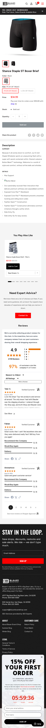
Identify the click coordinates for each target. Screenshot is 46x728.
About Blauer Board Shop (11, 624)
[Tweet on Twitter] (38, 135)
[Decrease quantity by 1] (13, 116)
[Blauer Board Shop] (10, 581)
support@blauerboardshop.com (14, 610)
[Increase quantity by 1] (25, 116)
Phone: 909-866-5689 (10, 598)
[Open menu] (42, 3)
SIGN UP (22, 722)
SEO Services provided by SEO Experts (17, 614)
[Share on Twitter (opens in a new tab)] (16, 459)
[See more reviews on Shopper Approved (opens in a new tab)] (19, 459)
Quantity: (5, 117)
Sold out (23, 125)
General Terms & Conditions (8, 644)
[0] (36, 3)
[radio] (33, 349)
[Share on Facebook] (29, 135)
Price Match (28, 628)
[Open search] (26, 4)
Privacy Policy (7, 652)
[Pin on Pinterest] (33, 135)
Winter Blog (6, 631)
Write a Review (23, 381)
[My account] (31, 3)
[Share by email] (42, 135)
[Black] (5, 81)
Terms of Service (8, 649)
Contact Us (23, 315)
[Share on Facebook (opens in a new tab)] (12, 459)
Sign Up (23, 561)
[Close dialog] (41, 657)
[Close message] (42, 11)
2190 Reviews (15, 359)
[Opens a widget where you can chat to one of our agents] (37, 724)
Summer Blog (7, 628)
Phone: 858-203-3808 (10, 604)
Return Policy (29, 624)
